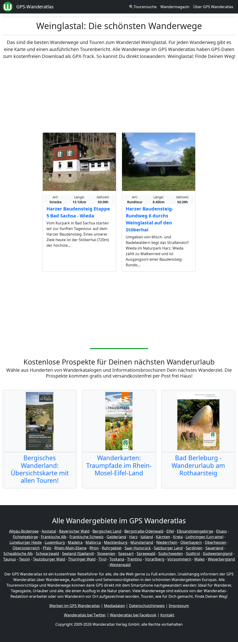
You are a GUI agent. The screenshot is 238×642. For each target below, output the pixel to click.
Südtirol (193, 553)
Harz (133, 536)
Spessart (126, 553)
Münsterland (141, 542)
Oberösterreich (26, 548)
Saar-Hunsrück (138, 548)
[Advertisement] (119, 96)
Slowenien (106, 553)
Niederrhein (166, 542)
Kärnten (163, 536)
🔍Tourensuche (143, 6)
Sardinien (194, 548)
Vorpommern (179, 559)
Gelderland (116, 536)
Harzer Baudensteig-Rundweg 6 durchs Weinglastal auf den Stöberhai (149, 219)
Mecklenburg (115, 542)
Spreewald (146, 553)
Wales (199, 559)
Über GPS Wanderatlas (213, 6)
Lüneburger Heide (26, 542)
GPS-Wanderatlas (35, 6)
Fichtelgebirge (25, 536)
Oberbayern (191, 542)
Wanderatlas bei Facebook (133, 615)
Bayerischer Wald (74, 531)
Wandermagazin (174, 6)
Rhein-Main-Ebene (70, 548)
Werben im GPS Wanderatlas (74, 605)
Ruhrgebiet (112, 548)
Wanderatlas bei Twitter (85, 615)
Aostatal (49, 531)
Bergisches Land (107, 531)
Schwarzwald (47, 553)
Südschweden (170, 553)
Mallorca (93, 542)
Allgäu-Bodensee (24, 531)
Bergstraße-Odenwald (143, 531)
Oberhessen (215, 542)
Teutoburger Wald (49, 559)
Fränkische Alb (53, 536)
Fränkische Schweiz (86, 536)
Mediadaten (114, 605)
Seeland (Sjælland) (78, 553)
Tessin (24, 559)
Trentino (134, 559)
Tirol (102, 559)
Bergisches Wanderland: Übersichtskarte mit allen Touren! (40, 469)
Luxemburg (55, 542)
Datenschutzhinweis (147, 605)
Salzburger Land (168, 548)
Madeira (75, 542)
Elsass (221, 531)
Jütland (147, 536)
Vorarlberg (154, 559)
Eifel (170, 531)
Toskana (116, 559)
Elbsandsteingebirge (195, 531)
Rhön (94, 548)
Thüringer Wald (82, 559)
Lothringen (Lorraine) (204, 536)
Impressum (179, 605)
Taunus (9, 559)
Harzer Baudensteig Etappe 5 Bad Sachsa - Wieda (78, 212)
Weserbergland (221, 559)
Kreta (178, 536)
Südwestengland (217, 553)
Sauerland (214, 548)
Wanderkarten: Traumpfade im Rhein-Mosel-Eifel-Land (119, 465)
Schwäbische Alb (18, 553)
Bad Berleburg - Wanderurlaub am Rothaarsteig (198, 465)
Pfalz (47, 548)
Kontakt (167, 615)
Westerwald (120, 564)
